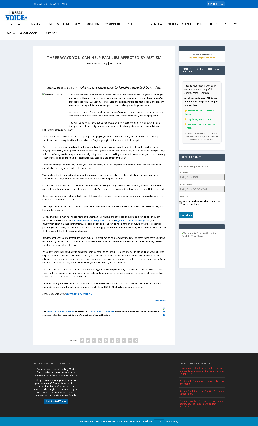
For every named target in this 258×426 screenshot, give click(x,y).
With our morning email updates (194, 166)
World (11, 32)
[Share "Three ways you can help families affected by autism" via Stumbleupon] (124, 341)
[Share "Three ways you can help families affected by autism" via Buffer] (118, 341)
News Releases (58, 4)
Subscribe (186, 214)
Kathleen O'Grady (98, 63)
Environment (111, 24)
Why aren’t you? (85, 293)
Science (186, 24)
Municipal (156, 24)
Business (35, 24)
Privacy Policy (172, 421)
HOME (10, 24)
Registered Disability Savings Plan (88, 220)
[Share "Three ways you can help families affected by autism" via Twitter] (88, 341)
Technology (218, 24)
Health (129, 24)
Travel (234, 24)
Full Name (184, 172)
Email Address (186, 184)
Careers (54, 24)
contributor (71, 293)
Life (141, 24)
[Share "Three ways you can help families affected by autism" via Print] (136, 341)
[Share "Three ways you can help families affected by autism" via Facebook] (82, 341)
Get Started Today (56, 401)
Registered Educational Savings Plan (132, 220)
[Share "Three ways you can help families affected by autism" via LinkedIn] (112, 341)
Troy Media (160, 300)
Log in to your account (199, 119)
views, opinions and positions (60, 311)
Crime (66, 24)
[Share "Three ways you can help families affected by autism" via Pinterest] (106, 341)
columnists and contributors (101, 311)
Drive (78, 24)
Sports (200, 24)
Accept (159, 421)
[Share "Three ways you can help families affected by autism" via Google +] (94, 341)
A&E (20, 24)
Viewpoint (52, 32)
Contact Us (40, 4)
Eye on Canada (29, 32)
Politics (173, 24)
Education (92, 24)
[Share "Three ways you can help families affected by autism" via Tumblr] (100, 341)
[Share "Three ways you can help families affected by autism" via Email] (130, 341)
